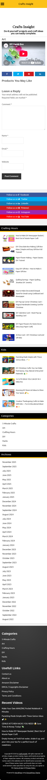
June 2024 (6, 523)
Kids (4, 445)
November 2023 (9, 554)
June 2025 (6, 475)
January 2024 (8, 545)
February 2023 (8, 593)
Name (5, 136)
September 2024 (9, 510)
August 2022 (7, 619)
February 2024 (8, 541)
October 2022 (8, 610)
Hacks (5, 441)
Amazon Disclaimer (10, 683)
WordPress (18, 773)
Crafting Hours (8, 432)
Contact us (6, 674)
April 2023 (6, 584)
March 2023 (7, 589)
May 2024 (6, 528)
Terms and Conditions (11, 696)
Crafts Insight (26, 4)
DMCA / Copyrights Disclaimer (15, 687)
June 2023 (6, 576)
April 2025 (6, 484)
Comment (7, 104)
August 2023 (7, 567)
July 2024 (6, 519)
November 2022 (9, 606)
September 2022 (9, 615)
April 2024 (6, 532)
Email (5, 149)
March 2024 (7, 536)
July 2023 (6, 571)
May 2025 (6, 480)
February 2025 (8, 493)
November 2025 (9, 462)
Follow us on (18, 195)
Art (4, 39)
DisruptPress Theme (33, 773)
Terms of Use (18, 768)
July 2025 (6, 471)
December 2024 (9, 501)
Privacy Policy (8, 691)
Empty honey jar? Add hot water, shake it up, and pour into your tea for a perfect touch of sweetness (23, 742)
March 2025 (7, 488)
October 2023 (8, 558)
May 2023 (6, 580)
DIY (3, 437)
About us (6, 678)
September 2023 (9, 562)
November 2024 (9, 506)
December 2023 (9, 549)
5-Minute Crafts (9, 423)
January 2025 (8, 497)
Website (5, 162)
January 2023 (8, 597)
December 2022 (9, 602)
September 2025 (9, 466)
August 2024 (7, 514)
